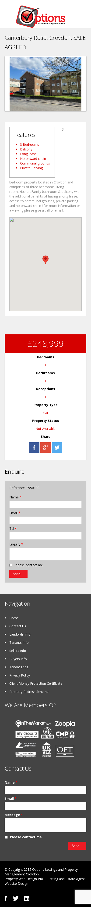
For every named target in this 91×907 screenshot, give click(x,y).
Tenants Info (19, 642)
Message (14, 814)
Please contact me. (29, 565)
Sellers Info (17, 650)
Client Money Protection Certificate (35, 683)
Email (14, 513)
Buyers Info (18, 659)
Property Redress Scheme (29, 691)
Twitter (15, 898)
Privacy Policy (19, 675)
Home (14, 618)
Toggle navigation (9, 16)
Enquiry (16, 544)
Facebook (6, 898)
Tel (13, 528)
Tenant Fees (18, 667)
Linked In (26, 898)
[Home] (40, 16)
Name (15, 497)
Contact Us (17, 626)
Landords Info (20, 634)
